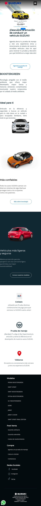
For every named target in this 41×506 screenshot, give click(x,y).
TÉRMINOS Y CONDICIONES (20, 501)
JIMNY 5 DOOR (12, 415)
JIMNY (10, 410)
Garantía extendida (14, 434)
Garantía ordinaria (14, 430)
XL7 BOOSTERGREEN (14, 401)
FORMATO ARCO (20, 500)
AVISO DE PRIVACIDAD (20, 498)
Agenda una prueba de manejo (18, 449)
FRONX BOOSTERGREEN (15, 382)
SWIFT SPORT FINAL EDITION (17, 419)
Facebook (14, 469)
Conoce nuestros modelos (20, 275)
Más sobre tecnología (21, 201)
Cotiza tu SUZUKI (13, 454)
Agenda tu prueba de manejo (20, 66)
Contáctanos (12, 459)
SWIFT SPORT (12, 387)
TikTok (13, 479)
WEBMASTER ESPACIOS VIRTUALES (20, 497)
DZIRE (10, 405)
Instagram (14, 474)
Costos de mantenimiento (16, 439)
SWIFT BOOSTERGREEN (15, 392)
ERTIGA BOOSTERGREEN (15, 396)
